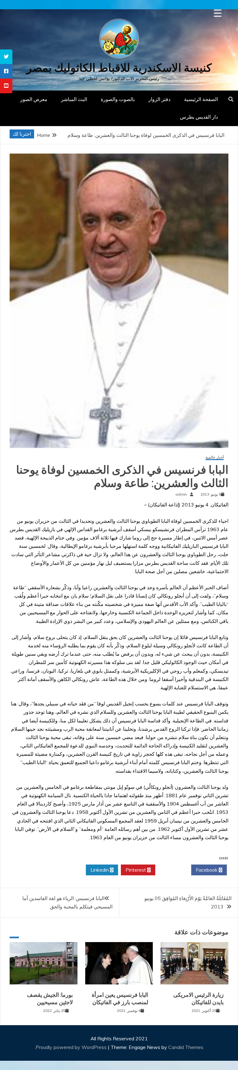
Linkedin (100, 870)
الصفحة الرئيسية (201, 99)
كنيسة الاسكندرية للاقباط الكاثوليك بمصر (119, 68)
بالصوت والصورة (118, 99)
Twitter (171, 870)
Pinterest (136, 870)
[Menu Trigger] (217, 13)
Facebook (207, 870)
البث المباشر (74, 99)
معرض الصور (33, 99)
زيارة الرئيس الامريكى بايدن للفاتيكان (198, 998)
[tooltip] (6, 56)
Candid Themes (185, 1047)
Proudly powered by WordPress (72, 1047)
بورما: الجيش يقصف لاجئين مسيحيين (50, 998)
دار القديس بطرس (199, 117)
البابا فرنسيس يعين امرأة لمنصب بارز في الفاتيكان (120, 998)
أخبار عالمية (214, 457)
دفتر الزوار (159, 99)
